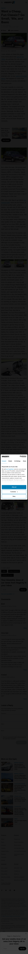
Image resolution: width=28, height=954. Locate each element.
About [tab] (24, 461)
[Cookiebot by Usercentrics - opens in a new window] (20, 457)
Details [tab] (10, 461)
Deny (14, 496)
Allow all (14, 487)
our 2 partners (10, 469)
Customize (13, 491)
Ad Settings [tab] (17, 461)
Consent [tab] (4, 461)
